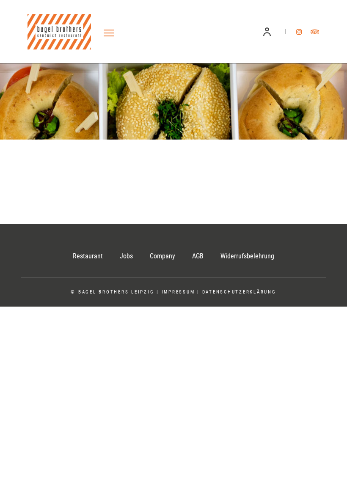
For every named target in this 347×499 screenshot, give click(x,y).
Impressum (178, 292)
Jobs (126, 256)
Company (162, 256)
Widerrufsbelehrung (247, 256)
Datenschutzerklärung (239, 292)
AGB (198, 256)
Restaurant (88, 256)
